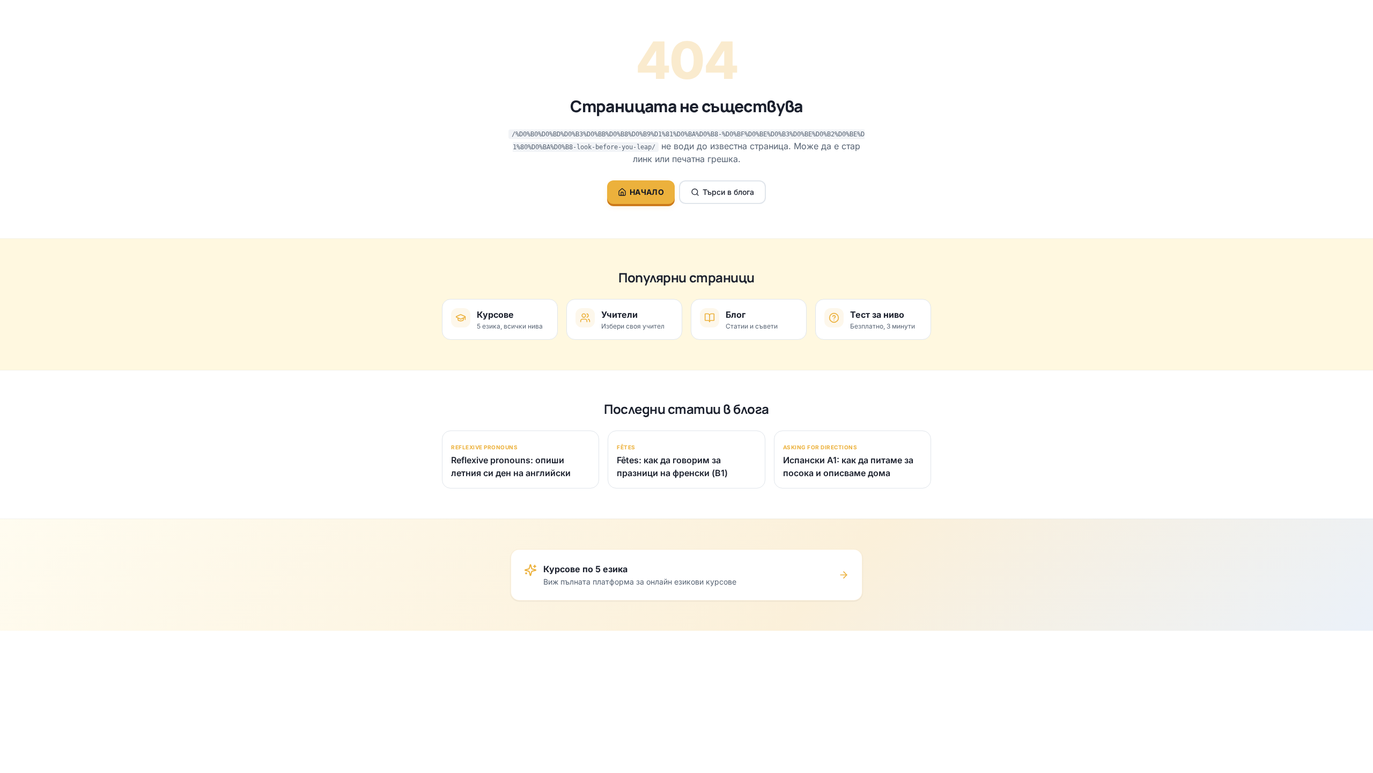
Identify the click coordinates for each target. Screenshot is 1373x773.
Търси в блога (728, 191)
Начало (647, 191)
